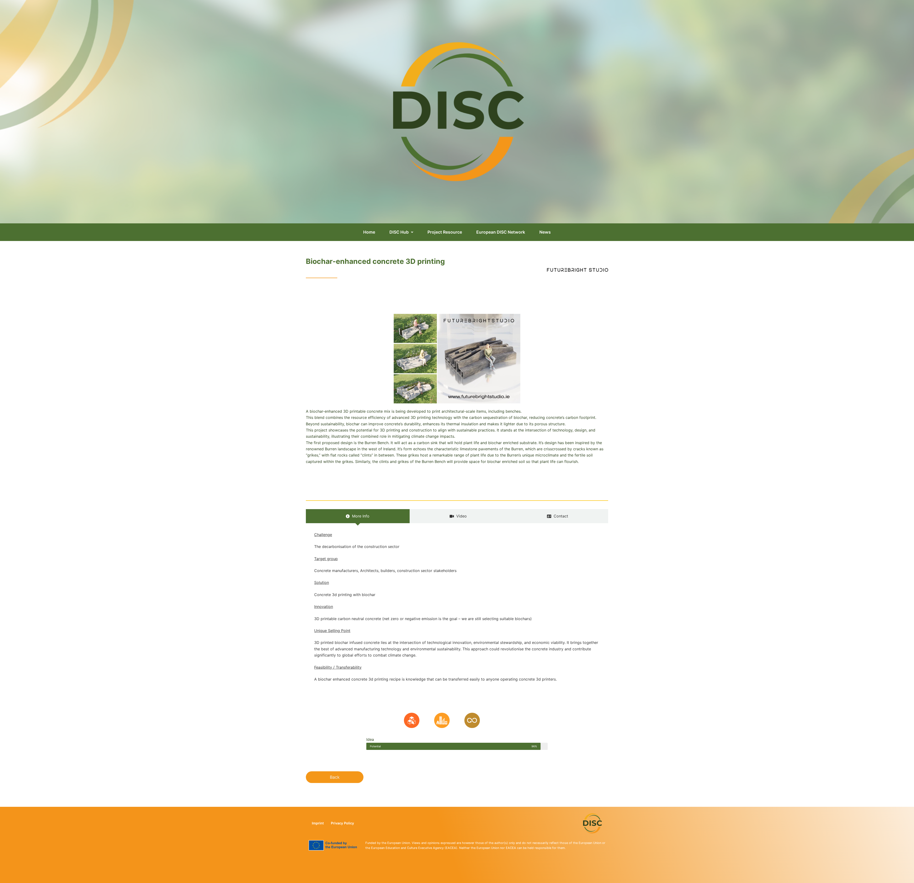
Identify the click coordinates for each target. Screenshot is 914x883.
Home (369, 232)
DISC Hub (399, 232)
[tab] (358, 516)
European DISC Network (500, 232)
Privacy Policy (342, 823)
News (545, 232)
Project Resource (444, 232)
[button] (401, 232)
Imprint (318, 823)
